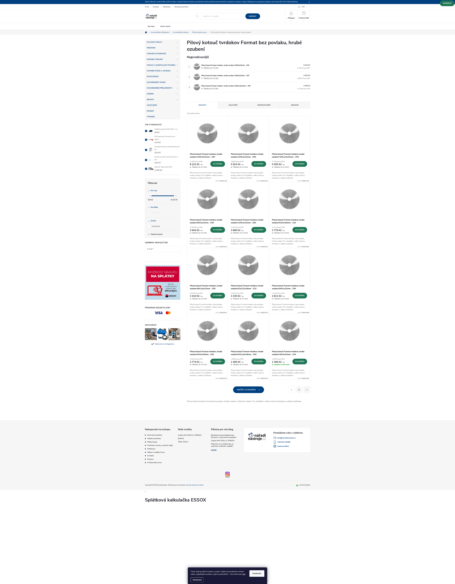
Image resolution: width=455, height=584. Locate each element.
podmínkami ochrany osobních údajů (160, 256)
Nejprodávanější (263, 105)
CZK (303, 7)
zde (243, 574)
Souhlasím (256, 573)
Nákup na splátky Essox (156, 452)
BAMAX (181, 438)
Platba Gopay (152, 442)
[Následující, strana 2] (299, 389)
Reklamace (167, 7)
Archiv (214, 450)
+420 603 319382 (283, 442)
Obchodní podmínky (181, 7)
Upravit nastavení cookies (195, 485)
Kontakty (156, 7)
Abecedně (294, 105)
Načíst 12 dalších (246, 389)
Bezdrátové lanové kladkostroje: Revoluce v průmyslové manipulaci (223, 436)
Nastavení (197, 580)
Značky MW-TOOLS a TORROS (189, 435)
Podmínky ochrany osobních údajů (160, 445)
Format (155, 226)
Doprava (150, 459)
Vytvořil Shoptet (304, 485)
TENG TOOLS (183, 442)
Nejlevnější (233, 105)
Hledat (252, 16)
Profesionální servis (154, 463)
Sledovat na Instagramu (164, 344)
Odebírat (447, 3)
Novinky (151, 26)
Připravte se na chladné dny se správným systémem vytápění (222, 445)
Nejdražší (202, 105)
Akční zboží (165, 26)
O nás (147, 7)
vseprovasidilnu (283, 446)
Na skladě (156, 213)
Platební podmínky (154, 439)
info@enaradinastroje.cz (286, 438)
